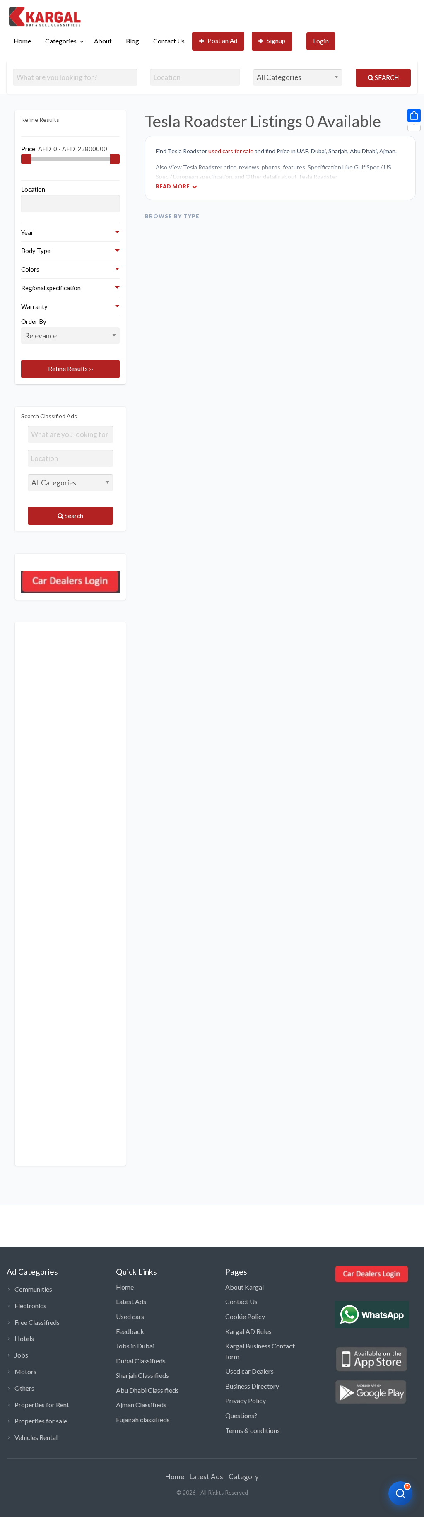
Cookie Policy (245, 1316)
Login (321, 41)
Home (22, 41)
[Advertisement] (70, 894)
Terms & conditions (252, 1430)
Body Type (36, 250)
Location (33, 189)
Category (244, 1476)
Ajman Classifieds (141, 1404)
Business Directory (252, 1386)
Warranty (34, 306)
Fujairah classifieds (143, 1419)
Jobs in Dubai (135, 1346)
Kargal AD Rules (248, 1331)
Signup (276, 40)
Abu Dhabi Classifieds (147, 1390)
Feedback (130, 1331)
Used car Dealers (249, 1371)
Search (386, 77)
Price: (29, 148)
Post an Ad (222, 40)
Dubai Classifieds (141, 1361)
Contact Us (169, 41)
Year (27, 232)
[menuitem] (22, 41)
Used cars (130, 1316)
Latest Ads (131, 1301)
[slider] (26, 159)
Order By (33, 321)
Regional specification (51, 288)
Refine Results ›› (70, 368)
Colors (30, 269)
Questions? (241, 1415)
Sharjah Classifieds (142, 1375)
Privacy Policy (245, 1400)
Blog (132, 41)
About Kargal (244, 1287)
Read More (173, 186)
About (103, 41)
